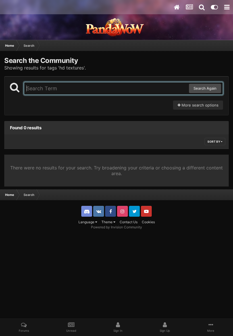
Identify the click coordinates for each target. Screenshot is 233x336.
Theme (107, 222)
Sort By (214, 141)
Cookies (148, 222)
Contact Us (129, 222)
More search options (199, 105)
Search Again (205, 88)
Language (86, 222)
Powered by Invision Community (116, 227)
